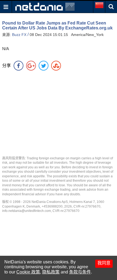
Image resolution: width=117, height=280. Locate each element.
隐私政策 (51, 272)
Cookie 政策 (28, 272)
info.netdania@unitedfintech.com (26, 211)
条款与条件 (80, 272)
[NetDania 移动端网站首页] (45, 6)
